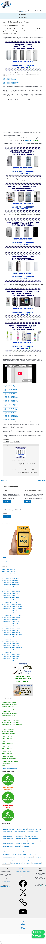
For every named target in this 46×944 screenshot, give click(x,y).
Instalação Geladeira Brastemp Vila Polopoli (10, 623)
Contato (23, 928)
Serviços (23, 924)
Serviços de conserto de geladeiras (33, 490)
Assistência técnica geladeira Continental (11, 390)
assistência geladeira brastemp (8, 829)
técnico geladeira (27, 863)
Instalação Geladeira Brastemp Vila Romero (10, 612)
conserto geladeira (25, 846)
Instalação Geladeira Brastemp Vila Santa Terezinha (12, 606)
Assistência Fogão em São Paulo (8, 766)
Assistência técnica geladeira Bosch (10, 392)
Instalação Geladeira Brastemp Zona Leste (10, 586)
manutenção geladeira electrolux (26, 857)
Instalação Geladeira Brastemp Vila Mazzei (10, 658)
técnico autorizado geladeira (16, 863)
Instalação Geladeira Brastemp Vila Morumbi (10, 650)
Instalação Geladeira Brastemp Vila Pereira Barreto (12, 634)
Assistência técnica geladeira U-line (10, 413)
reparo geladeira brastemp (17, 860)
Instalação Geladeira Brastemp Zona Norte (10, 582)
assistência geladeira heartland (33, 833)
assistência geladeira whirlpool (34, 840)
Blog (23, 929)
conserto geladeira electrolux (23, 848)
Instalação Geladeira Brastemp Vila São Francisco (11, 604)
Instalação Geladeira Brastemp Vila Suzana (10, 597)
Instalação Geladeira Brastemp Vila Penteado (10, 636)
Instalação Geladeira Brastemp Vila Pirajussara (11, 628)
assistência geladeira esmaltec (8, 833)
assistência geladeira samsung (21, 838)
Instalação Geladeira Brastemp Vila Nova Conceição (12, 647)
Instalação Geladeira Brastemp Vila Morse (10, 652)
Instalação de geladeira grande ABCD (10, 83)
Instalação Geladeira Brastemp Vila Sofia (10, 600)
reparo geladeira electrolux (31, 860)
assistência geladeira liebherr (31, 836)
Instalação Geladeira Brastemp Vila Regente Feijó (11, 615)
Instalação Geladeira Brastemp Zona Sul (10, 580)
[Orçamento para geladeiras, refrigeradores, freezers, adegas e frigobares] (23, 668)
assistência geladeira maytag (8, 838)
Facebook (4, 557)
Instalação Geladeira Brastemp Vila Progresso (11, 617)
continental (34, 848)
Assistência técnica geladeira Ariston (10, 417)
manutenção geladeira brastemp (10, 857)
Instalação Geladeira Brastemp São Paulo (10, 576)
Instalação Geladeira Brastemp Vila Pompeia (10, 621)
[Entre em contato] (23, 689)
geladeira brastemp (14, 851)
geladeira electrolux (24, 851)
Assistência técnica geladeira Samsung (10, 397)
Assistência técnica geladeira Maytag (10, 398)
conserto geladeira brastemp (9, 848)
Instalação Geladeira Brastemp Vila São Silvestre (11, 602)
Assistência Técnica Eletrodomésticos (9, 768)
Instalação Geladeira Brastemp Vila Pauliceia (10, 637)
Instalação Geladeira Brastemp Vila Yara (9, 589)
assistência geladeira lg (20, 836)
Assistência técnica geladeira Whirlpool (10, 402)
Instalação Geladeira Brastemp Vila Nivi (9, 649)
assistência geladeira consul (21, 829)
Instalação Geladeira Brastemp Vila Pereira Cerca (11, 632)
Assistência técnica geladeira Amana (10, 400)
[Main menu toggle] (43, 4)
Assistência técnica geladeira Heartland (10, 407)
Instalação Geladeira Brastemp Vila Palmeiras (11, 639)
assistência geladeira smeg (34, 838)
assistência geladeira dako (20, 831)
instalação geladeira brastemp (9, 854)
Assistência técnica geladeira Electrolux (10, 388)
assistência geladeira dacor (8, 831)
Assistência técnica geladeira (8, 385)
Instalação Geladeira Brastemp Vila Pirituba (10, 626)
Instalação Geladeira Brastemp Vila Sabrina (10, 610)
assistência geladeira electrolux (32, 831)
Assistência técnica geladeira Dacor (10, 405)
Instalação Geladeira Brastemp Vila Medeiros (10, 656)
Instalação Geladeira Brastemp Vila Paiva (10, 641)
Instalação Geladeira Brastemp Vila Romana (10, 613)
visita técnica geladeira (36, 863)
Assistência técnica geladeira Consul (10, 389)
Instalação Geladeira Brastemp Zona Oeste (10, 584)
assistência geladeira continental (35, 829)
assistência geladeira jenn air (8, 836)
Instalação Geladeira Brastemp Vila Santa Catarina (12, 608)
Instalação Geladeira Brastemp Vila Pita (9, 625)
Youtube (24, 869)
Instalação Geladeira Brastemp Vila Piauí (10, 630)
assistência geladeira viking (21, 840)
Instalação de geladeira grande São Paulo (11, 82)
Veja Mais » (7, 501)
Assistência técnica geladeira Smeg (10, 411)
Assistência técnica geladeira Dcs (9, 419)
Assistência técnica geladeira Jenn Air (10, 408)
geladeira (5, 851)
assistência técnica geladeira (8, 843)
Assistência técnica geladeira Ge (9, 393)
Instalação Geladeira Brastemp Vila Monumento (11, 654)
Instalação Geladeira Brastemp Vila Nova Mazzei (11, 645)
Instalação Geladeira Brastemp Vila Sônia (10, 599)
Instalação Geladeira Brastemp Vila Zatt (9, 587)
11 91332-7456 (3, 886)
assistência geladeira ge (20, 833)
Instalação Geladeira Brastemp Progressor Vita (11, 619)
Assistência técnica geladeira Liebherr (10, 401)
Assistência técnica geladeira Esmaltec (10, 404)
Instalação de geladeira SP (8, 80)
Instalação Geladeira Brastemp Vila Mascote (10, 660)
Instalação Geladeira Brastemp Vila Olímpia (10, 643)
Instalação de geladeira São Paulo (9, 79)
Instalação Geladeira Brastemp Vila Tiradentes (11, 595)
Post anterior (4, 480)
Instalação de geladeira (7, 78)
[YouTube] (23, 915)
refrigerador (6, 860)
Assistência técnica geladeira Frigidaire (10, 415)
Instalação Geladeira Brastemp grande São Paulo (11, 574)
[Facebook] (23, 887)
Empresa (5, 490)
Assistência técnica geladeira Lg (9, 396)
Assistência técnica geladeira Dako (9, 394)
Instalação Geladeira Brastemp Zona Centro (10, 578)
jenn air (34, 854)
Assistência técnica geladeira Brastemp (10, 386)
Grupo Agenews (24, 35)
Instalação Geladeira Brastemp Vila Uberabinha (11, 591)
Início (23, 921)
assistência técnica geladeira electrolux (11, 846)
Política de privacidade (23, 925)
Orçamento (23, 927)
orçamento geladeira (38, 857)
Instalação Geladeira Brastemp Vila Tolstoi (10, 593)
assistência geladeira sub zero (8, 840)
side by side (6, 863)
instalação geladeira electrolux (24, 854)
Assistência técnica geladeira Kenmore (10, 416)
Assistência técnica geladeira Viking (10, 412)
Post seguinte (41, 480)
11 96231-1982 (24, 11)
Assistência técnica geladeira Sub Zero (10, 409)
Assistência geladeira (8, 505)
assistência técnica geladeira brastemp (25, 843)
